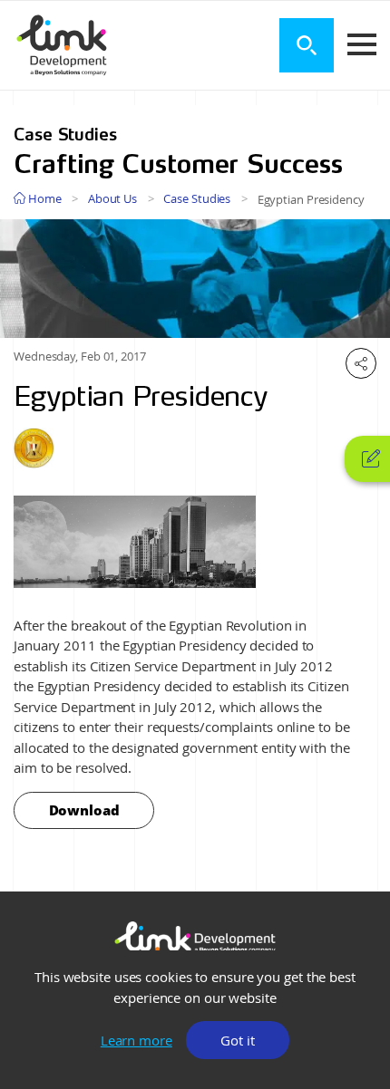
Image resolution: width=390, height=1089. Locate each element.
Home (43, 199)
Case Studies (196, 199)
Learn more (136, 1040)
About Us (112, 199)
